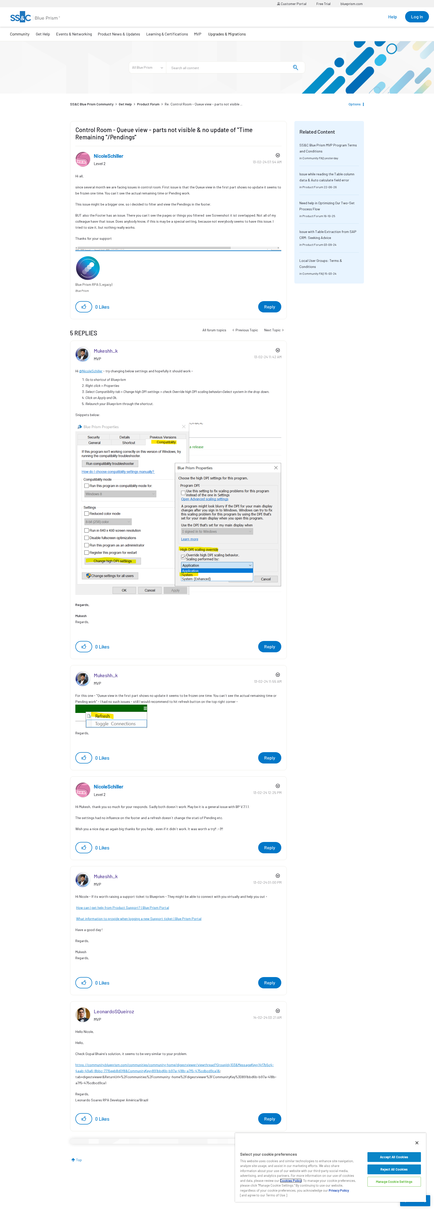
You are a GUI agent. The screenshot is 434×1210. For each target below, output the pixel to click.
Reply (269, 306)
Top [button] (79, 1160)
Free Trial (323, 4)
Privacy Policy (339, 1190)
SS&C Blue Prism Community (92, 104)
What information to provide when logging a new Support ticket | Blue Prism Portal (138, 918)
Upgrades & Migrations (227, 33)
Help (392, 16)
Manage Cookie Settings (394, 1182)
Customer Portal (293, 4)
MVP (197, 33)
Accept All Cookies (394, 1157)
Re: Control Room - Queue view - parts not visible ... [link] (203, 104)
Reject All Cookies (394, 1169)
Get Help (43, 33)
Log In (417, 16)
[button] (83, 306)
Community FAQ (313, 158)
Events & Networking (74, 33)
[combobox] (235, 67)
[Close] (416, 1142)
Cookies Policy (291, 1181)
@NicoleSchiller (90, 371)
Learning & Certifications (167, 33)
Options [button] (355, 104)
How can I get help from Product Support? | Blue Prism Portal (122, 907)
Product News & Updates (119, 33)
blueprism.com (352, 4)
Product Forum (148, 104)
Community (19, 33)
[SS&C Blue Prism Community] (35, 16)
